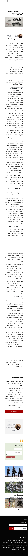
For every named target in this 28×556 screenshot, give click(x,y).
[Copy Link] (8, 39)
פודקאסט (5, 5)
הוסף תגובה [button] (10, 457)
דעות (15, 5)
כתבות (10, 5)
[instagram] (7, 1)
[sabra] (23, 538)
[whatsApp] (11, 39)
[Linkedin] (14, 39)
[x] (4, 1)
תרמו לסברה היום (14, 411)
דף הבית (20, 5)
